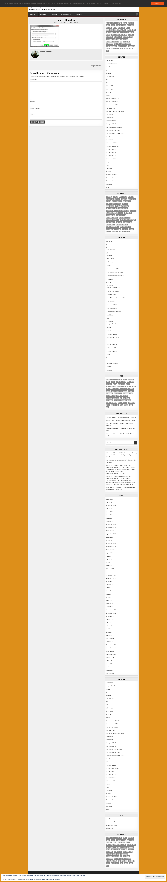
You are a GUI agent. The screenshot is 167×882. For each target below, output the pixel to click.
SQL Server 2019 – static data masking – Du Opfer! (121, 417)
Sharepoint (32, 14)
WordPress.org (110, 828)
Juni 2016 (109, 502)
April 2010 (109, 632)
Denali (124, 23)
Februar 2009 (110, 673)
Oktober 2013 (110, 530)
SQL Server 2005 (111, 143)
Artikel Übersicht (66, 14)
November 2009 (111, 648)
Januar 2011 (109, 606)
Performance (109, 32)
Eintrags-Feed (110, 822)
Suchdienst (132, 46)
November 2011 (111, 578)
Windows (109, 171)
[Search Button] (137, 14)
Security (130, 35)
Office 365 (109, 92)
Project (108, 95)
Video (131, 48)
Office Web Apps (131, 30)
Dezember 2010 (111, 610)
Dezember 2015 (111, 505)
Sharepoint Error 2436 (113, 460)
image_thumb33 (66, 19)
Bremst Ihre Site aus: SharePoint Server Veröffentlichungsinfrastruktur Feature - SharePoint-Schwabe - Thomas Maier (118, 478)
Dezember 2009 (111, 645)
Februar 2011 (110, 603)
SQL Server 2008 (126, 44)
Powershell (118, 32)
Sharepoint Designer (122, 39)
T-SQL (112, 48)
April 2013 (109, 540)
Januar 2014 (109, 521)
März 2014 (109, 518)
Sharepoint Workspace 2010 (115, 133)
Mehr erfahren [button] (116, 3)
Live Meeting (110, 76)
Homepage (118, 25)
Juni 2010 (109, 625)
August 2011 (109, 584)
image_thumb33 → (97, 66)
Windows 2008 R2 (111, 174)
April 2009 (109, 667)
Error (107, 25)
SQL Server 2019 (111, 159)
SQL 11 (128, 41)
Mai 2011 (108, 594)
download (130, 23)
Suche (107, 48)
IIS (106, 70)
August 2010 (109, 619)
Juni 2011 (109, 591)
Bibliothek (118, 23)
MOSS (127, 28)
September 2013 (111, 534)
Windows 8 (109, 181)
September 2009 (111, 654)
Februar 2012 (110, 569)
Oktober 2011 (110, 581)
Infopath (108, 73)
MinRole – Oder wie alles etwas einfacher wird (120, 420)
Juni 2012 (109, 559)
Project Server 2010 (112, 101)
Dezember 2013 (111, 524)
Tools (107, 165)
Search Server (110, 108)
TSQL (121, 48)
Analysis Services (111, 64)
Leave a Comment (74, 22)
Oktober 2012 (110, 550)
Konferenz (109, 28)
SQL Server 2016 (111, 155)
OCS (107, 79)
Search (108, 35)
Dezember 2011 (110, 575)
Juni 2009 (109, 664)
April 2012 (109, 562)
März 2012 (109, 565)
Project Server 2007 (128, 32)
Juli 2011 (108, 588)
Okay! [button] (157, 3)
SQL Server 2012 (122, 46)
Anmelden (109, 819)
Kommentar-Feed (111, 825)
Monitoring (121, 28)
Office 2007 (109, 86)
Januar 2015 (109, 512)
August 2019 (109, 499)
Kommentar (34, 79)
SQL (124, 41)
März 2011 (109, 600)
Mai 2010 (108, 629)
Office (107, 83)
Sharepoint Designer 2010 (114, 127)
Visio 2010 (109, 168)
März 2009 (109, 670)
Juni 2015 (109, 508)
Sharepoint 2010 (127, 37)
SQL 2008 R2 (109, 44)
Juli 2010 (108, 622)
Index (124, 25)
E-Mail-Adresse (35, 108)
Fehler (112, 25)
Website (32, 114)
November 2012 (111, 546)
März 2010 (109, 635)
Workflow (109, 184)
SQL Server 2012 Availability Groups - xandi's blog (121, 453)
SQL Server (43, 14)
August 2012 (109, 553)
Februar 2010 (110, 638)
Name (32, 101)
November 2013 (111, 527)
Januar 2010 (109, 641)
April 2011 (109, 597)
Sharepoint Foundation (112, 41)
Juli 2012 (108, 556)
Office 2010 (109, 30)
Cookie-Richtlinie (55, 879)
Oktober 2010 (110, 616)
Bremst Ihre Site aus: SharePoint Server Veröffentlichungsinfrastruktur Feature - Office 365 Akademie (120, 467)
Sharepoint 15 (117, 37)
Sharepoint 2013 (110, 39)
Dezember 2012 (111, 543)
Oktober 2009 (110, 651)
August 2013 (109, 537)
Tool (117, 48)
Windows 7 (109, 178)
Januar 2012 (109, 572)
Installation (130, 25)
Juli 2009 (109, 660)
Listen (115, 28)
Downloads (79, 14)
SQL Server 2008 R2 (111, 46)
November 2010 (111, 613)
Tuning (126, 48)
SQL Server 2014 (111, 152)
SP (121, 41)
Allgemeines (54, 14)
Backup (108, 23)
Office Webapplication (119, 30)
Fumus (55, 22)
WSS (107, 51)
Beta (113, 23)
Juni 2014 (109, 515)
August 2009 (110, 657)
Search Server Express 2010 (119, 35)
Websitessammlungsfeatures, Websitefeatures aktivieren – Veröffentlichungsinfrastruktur (120, 471)
